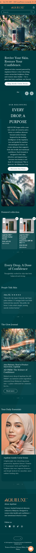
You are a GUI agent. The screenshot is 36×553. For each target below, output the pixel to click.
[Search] (32, 12)
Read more (10, 391)
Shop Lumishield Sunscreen (20, 91)
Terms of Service (10, 547)
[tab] (17, 92)
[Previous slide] (27, 93)
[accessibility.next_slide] (22, 317)
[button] (2, 7)
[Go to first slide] (32, 93)
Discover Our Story (18, 169)
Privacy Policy (21, 547)
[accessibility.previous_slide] (14, 317)
